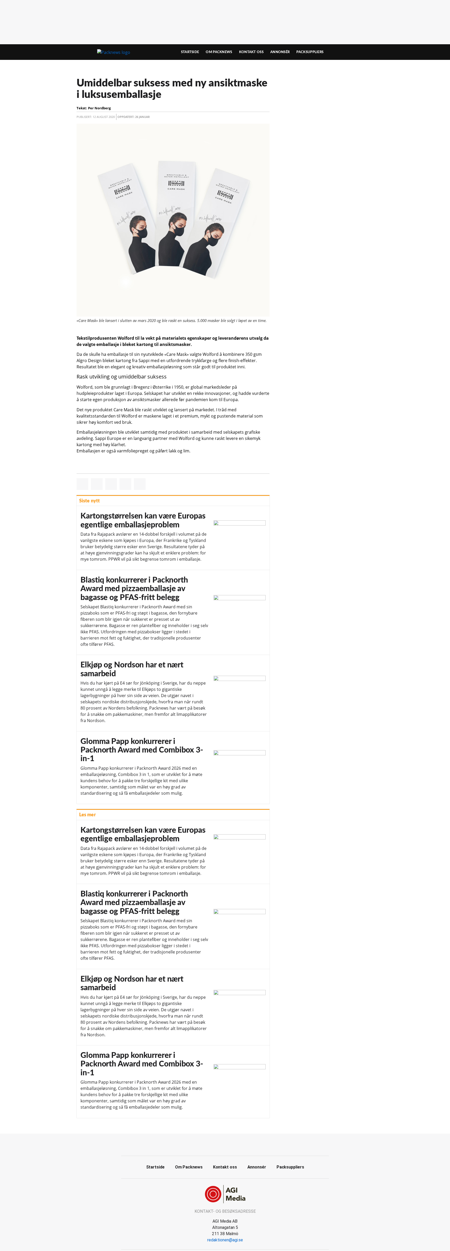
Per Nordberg (99, 108)
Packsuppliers (309, 52)
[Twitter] (231, 1144)
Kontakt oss (251, 52)
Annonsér (280, 52)
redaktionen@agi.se (225, 1239)
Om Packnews (219, 52)
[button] (82, 484)
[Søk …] (362, 52)
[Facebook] (219, 1144)
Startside (190, 52)
